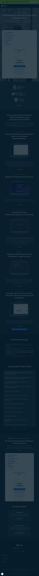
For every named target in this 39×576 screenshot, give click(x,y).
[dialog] (19, 288)
